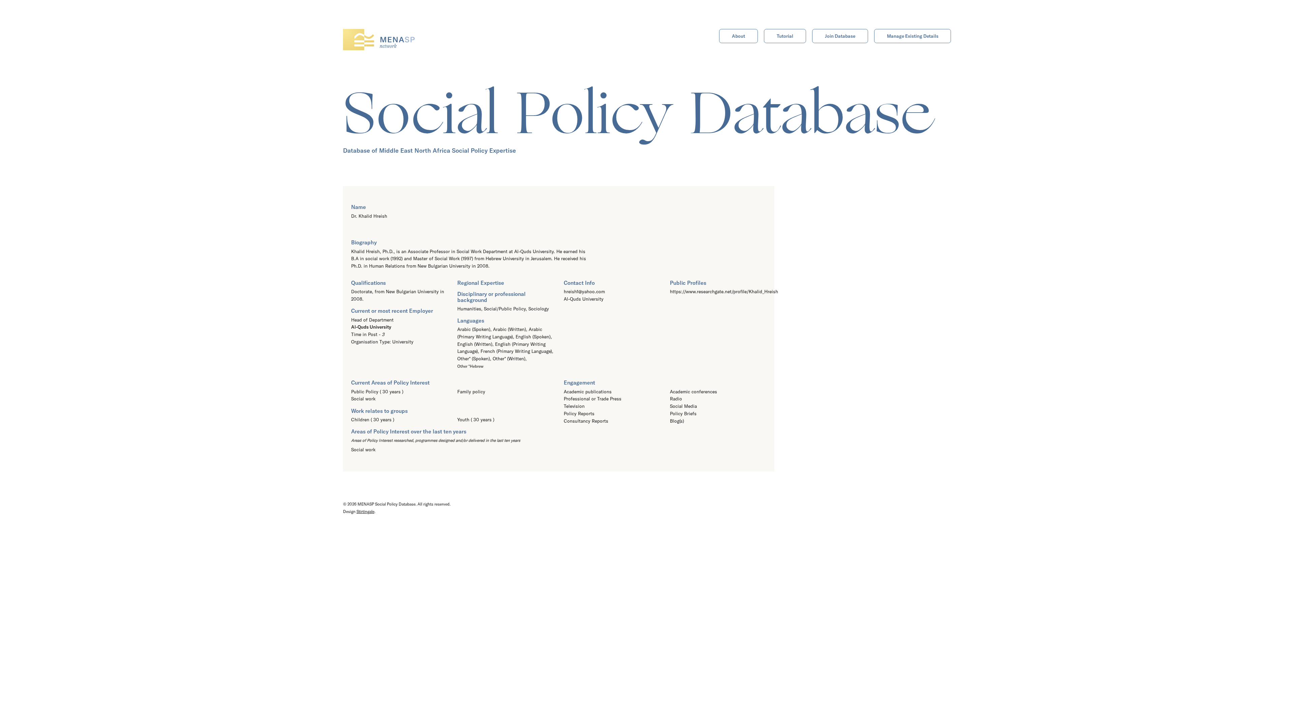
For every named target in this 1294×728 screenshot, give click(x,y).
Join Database (840, 36)
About (738, 36)
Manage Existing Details (912, 36)
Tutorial (785, 36)
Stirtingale (365, 511)
